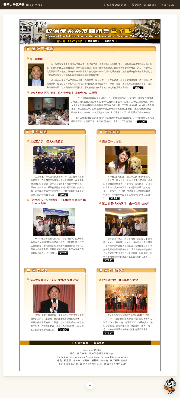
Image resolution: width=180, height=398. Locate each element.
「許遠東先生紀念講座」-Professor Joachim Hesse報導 (58, 201)
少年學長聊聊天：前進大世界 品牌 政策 (54, 280)
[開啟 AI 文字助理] (170, 386)
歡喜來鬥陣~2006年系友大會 (120, 280)
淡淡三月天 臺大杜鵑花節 (46, 141)
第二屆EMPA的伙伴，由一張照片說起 (125, 203)
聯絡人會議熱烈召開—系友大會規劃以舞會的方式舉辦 (63, 93)
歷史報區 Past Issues (144, 4)
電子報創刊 (37, 59)
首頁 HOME (167, 4)
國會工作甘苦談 (112, 141)
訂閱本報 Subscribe (115, 4)
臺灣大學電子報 (23, 5)
